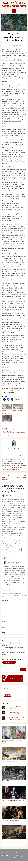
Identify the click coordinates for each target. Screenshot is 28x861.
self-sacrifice (18, 432)
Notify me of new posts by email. (12, 659)
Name (4, 622)
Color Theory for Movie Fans (10, 761)
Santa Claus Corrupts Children (20, 476)
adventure (9, 429)
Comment (5, 600)
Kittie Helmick (19, 45)
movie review (12, 432)
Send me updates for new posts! (13, 648)
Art (6, 428)
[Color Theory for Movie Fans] (18, 407)
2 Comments (6, 435)
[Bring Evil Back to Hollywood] (7, 418)
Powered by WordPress (8, 856)
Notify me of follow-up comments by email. (13, 653)
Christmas (13, 429)
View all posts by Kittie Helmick (10, 469)
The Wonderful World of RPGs (10, 820)
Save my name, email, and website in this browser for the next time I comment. (13, 643)
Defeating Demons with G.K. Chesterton (7, 477)
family (20, 429)
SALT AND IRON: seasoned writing (14, 4)
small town (23, 432)
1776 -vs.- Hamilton (7, 840)
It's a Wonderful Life (15, 431)
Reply (5, 558)
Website (4, 633)
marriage (7, 432)
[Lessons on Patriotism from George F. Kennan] (7, 407)
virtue (3, 434)
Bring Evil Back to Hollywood (10, 780)
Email (4, 627)
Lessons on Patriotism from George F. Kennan (6, 412)
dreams (17, 429)
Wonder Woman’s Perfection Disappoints (13, 800)
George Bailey (8, 431)
